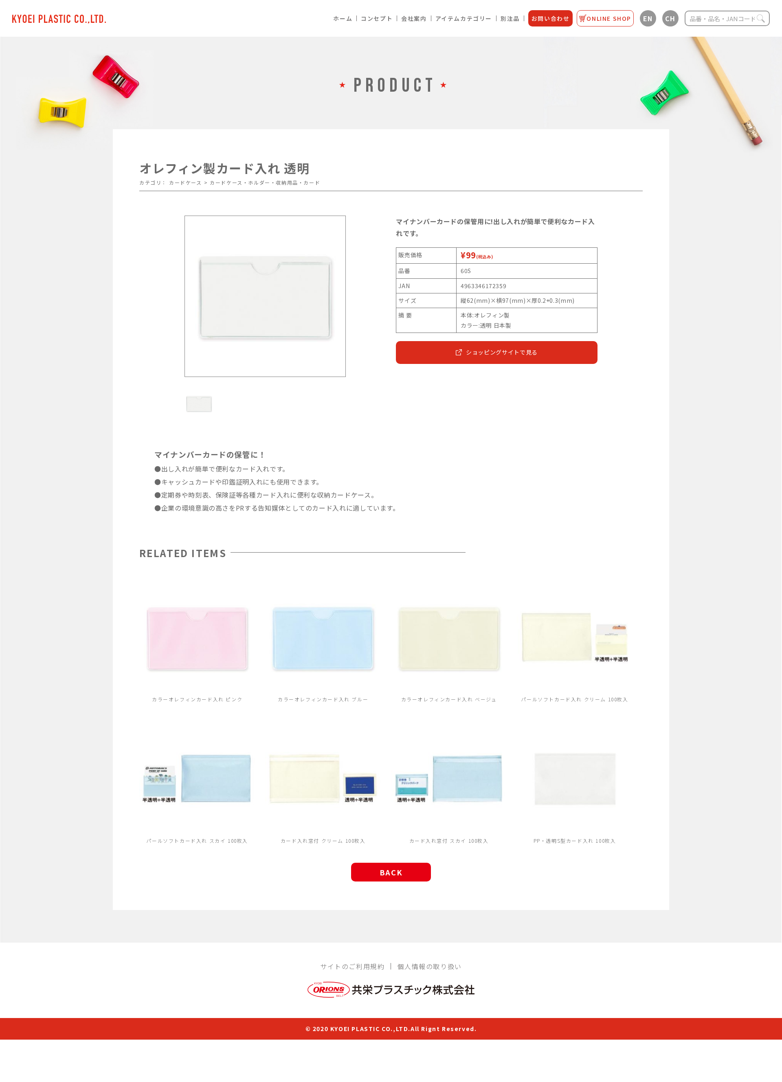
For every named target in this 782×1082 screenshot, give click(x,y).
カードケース (185, 182)
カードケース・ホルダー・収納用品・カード (265, 182)
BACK (391, 872)
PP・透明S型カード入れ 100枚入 (575, 840)
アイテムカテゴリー (463, 18)
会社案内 (413, 18)
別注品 (510, 18)
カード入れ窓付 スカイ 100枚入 (449, 840)
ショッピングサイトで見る (502, 352)
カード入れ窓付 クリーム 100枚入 (323, 840)
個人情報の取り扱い (429, 966)
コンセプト (377, 18)
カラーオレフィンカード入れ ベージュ (449, 699)
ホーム (342, 18)
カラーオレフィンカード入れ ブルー (323, 699)
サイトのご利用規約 (352, 966)
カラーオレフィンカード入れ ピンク (197, 699)
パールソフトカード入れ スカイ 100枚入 (197, 840)
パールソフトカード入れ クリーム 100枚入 (574, 699)
